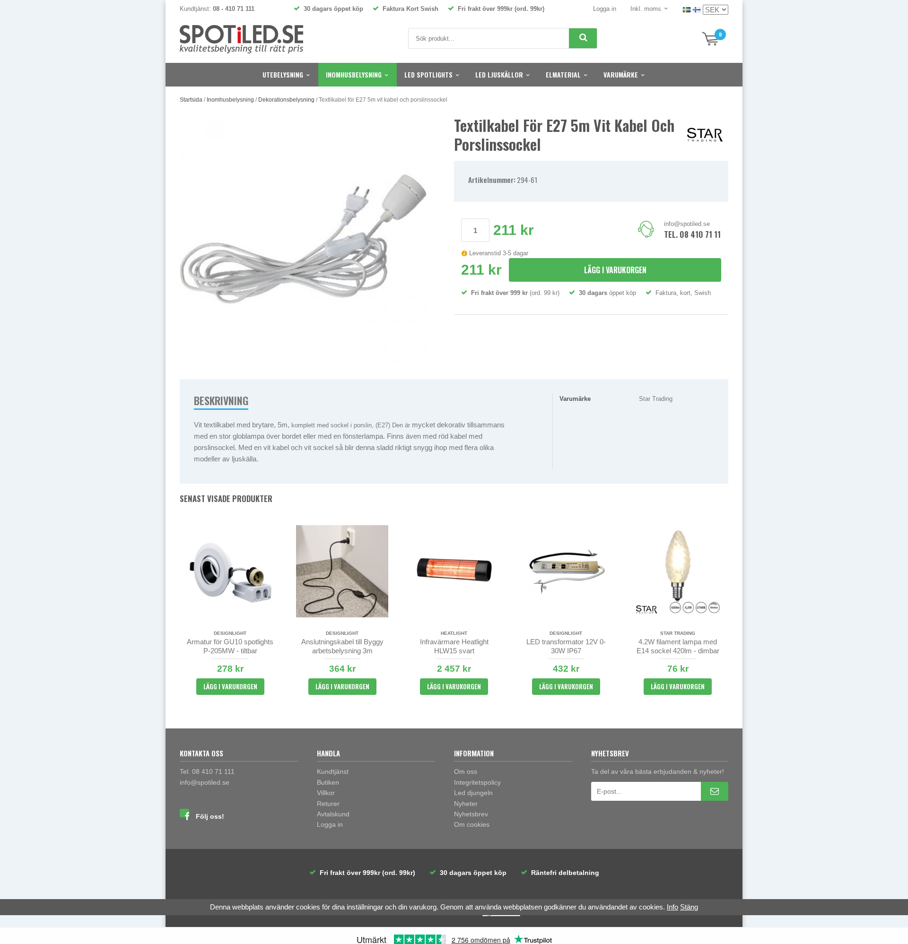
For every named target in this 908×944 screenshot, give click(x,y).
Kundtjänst (333, 771)
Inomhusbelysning (354, 74)
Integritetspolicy (477, 782)
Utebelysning (282, 74)
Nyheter (466, 803)
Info (672, 907)
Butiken (328, 782)
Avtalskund (333, 814)
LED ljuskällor (499, 74)
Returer (328, 803)
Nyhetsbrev (471, 814)
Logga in (604, 8)
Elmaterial (563, 74)
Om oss (465, 771)
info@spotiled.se (687, 223)
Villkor (326, 793)
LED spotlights (428, 74)
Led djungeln (473, 793)
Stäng (689, 907)
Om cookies (471, 824)
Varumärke (620, 74)
